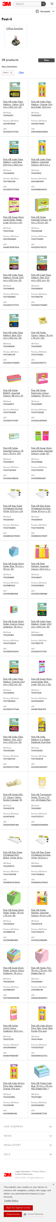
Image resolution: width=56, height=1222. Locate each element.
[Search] (43, 4)
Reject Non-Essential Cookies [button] (18, 1208)
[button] (33, 1214)
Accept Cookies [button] (12, 1214)
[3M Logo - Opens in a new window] (6, 4)
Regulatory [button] (12, 1145)
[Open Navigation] (52, 4)
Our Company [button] (13, 1127)
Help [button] (7, 1154)
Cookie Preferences (24, 1174)
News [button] (8, 1136)
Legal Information (22, 1172)
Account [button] (45, 11)
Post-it (5, 73)
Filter (46, 60)
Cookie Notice (11, 1201)
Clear (21, 72)
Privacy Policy (39, 1172)
